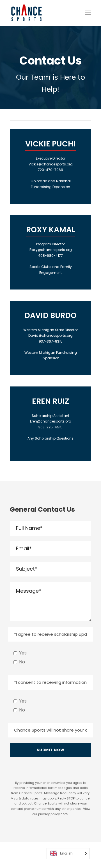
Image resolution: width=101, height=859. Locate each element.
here (64, 814)
